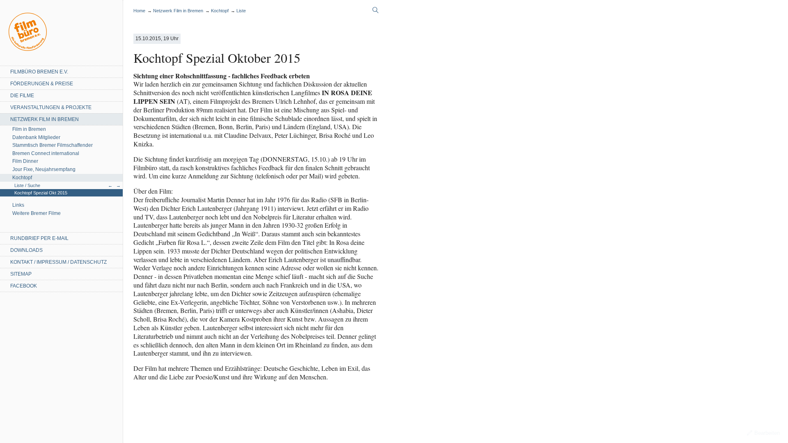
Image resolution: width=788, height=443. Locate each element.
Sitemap (21, 274)
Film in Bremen (29, 129)
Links (18, 205)
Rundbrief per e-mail (39, 238)
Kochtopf (22, 177)
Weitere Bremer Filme (36, 213)
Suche (375, 10)
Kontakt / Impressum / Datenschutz (58, 262)
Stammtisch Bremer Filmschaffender (52, 145)
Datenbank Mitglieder (36, 137)
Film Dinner (25, 161)
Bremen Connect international (45, 153)
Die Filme (22, 95)
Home (27, 31)
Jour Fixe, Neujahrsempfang (44, 169)
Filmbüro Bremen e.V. (39, 72)
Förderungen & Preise (41, 84)
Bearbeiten (767, 433)
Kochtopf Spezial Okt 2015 (40, 192)
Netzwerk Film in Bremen (44, 119)
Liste (241, 10)
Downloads (26, 250)
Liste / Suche (27, 185)
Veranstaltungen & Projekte (51, 107)
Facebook (23, 286)
